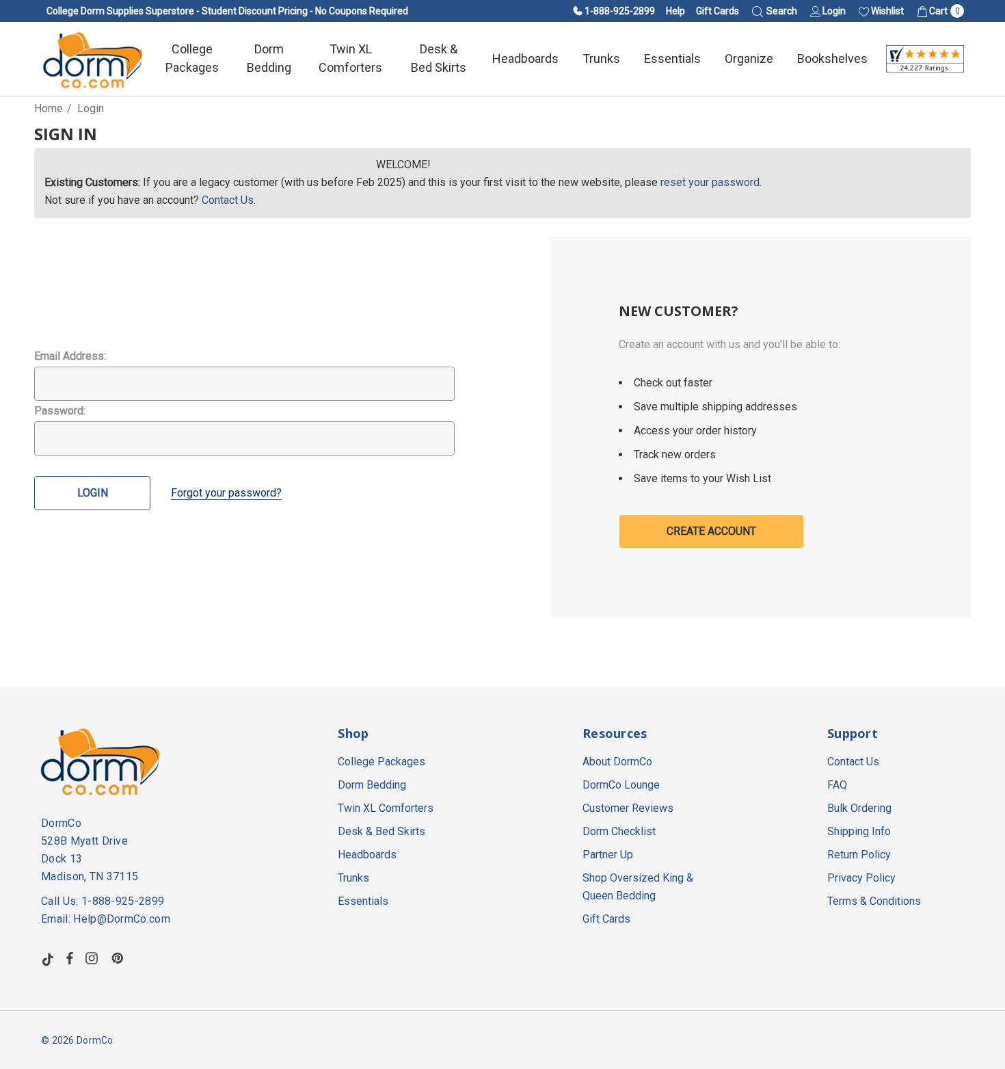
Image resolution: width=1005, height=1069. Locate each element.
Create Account (711, 531)
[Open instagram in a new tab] (93, 958)
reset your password (710, 182)
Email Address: (70, 355)
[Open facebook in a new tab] (70, 958)
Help (675, 10)
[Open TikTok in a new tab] (47, 958)
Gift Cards (717, 10)
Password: (59, 410)
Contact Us (228, 200)
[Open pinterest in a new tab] (119, 958)
